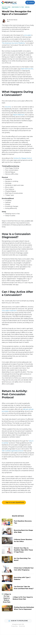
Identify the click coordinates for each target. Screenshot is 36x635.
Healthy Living (6, 7)
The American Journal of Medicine (13, 43)
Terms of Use (22, 626)
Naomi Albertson (18, 114)
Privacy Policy (14, 626)
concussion (27, 35)
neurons (8, 107)
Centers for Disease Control (22, 158)
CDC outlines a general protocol (12, 451)
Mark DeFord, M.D (27, 69)
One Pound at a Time (18, 7)
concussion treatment (9, 310)
